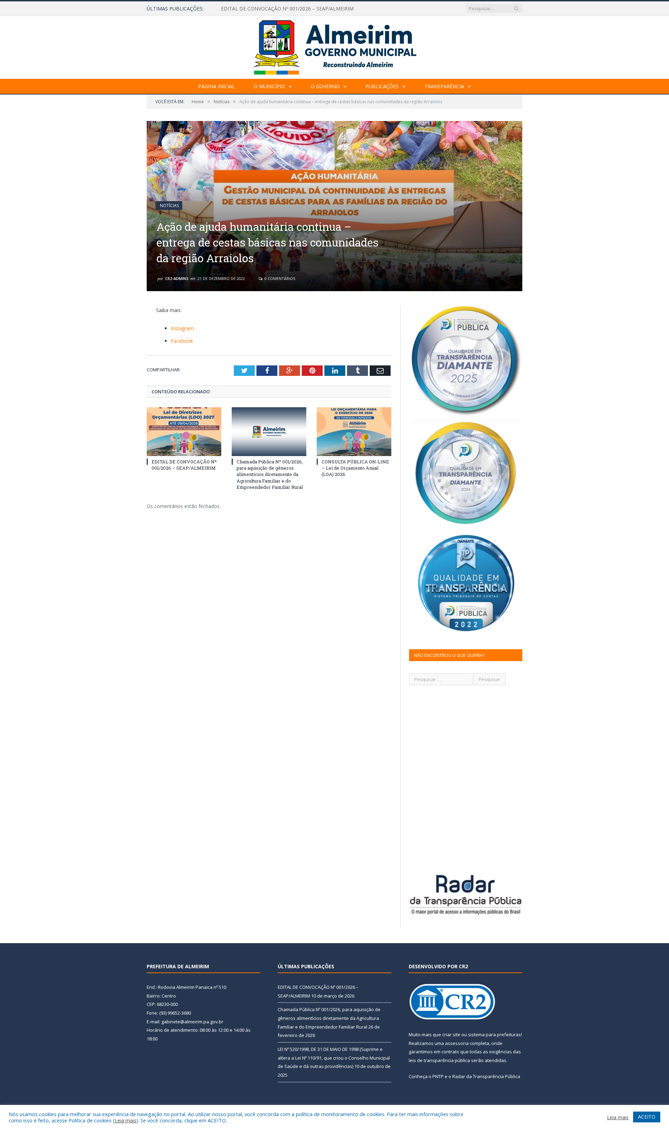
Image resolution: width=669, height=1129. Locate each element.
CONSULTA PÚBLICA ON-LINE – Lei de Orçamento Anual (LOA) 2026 (355, 468)
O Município (269, 86)
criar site (451, 1034)
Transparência (444, 86)
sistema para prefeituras (494, 1034)
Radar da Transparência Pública (486, 1076)
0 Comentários (279, 278)
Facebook (182, 341)
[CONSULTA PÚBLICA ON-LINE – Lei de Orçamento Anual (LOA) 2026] (354, 431)
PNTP (438, 1076)
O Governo (325, 86)
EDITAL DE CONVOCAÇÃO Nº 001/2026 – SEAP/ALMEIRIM (184, 465)
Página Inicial (216, 86)
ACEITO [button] (646, 1116)
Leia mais (125, 1120)
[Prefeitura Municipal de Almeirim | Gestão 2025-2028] (334, 46)
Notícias (169, 206)
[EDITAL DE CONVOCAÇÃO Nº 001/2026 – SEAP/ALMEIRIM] (184, 431)
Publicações (382, 86)
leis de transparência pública (439, 1060)
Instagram (182, 328)
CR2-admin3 (176, 278)
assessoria (457, 1043)
